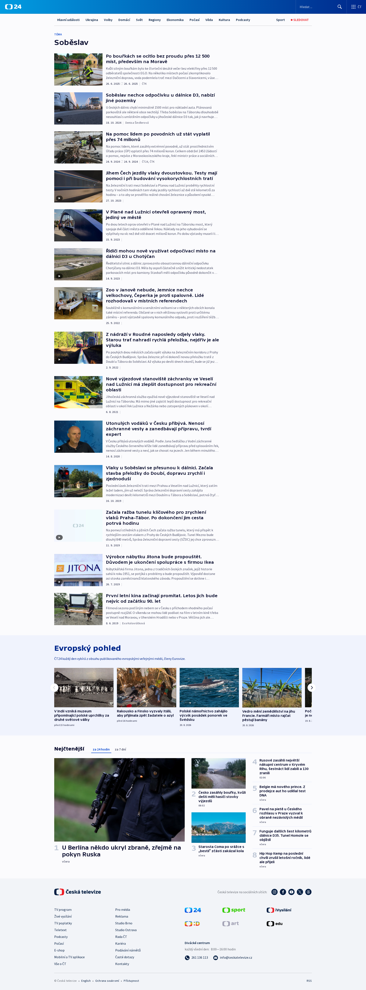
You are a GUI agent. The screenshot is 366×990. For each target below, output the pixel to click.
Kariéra (120, 943)
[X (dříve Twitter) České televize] (300, 892)
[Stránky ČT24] (193, 910)
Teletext (60, 930)
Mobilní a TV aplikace (69, 957)
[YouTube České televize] (291, 892)
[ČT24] (13, 6)
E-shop (59, 950)
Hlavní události (68, 20)
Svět (139, 20)
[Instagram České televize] (274, 892)
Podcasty (243, 20)
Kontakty (122, 964)
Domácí (124, 20)
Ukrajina (92, 20)
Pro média (122, 909)
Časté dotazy (124, 957)
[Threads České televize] (308, 892)
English (85, 981)
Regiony (155, 20)
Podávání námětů (128, 950)
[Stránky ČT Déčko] (192, 923)
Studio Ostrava (126, 930)
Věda (209, 20)
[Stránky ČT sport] (233, 910)
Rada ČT (121, 937)
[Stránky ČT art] (230, 923)
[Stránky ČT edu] (274, 923)
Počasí (195, 20)
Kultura (224, 20)
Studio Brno (123, 923)
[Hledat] (340, 7)
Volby (108, 20)
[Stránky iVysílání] (279, 910)
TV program (63, 909)
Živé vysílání (63, 916)
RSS (309, 981)
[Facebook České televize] (283, 892)
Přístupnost (131, 981)
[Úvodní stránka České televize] (78, 892)
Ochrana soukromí (107, 981)
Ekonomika (175, 20)
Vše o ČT (60, 964)
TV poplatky (63, 923)
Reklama (121, 916)
